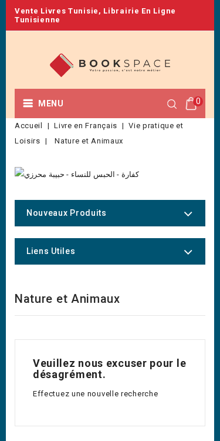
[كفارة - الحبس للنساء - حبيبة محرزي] (77, 174)
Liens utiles (50, 251)
